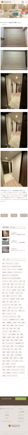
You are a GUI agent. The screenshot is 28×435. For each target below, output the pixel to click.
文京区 (4, 346)
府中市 (16, 349)
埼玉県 (4, 325)
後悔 (16, 352)
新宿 (21, 307)
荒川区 (12, 287)
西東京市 (4, 310)
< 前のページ (4, 215)
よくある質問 (19, 269)
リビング (4, 287)
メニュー (9, 269)
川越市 (4, 352)
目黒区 (12, 346)
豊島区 (8, 340)
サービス (4, 269)
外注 (12, 349)
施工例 (12, 284)
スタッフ (14, 269)
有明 (3, 292)
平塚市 (4, 369)
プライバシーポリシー (18, 272)
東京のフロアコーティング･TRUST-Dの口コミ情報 (11, 266)
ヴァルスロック (15, 372)
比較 (12, 310)
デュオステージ (9, 313)
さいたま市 (21, 325)
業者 (23, 287)
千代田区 (7, 363)
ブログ (16, 310)
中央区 (13, 352)
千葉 (7, 301)
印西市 (20, 295)
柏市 (3, 343)
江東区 (23, 290)
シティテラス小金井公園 (7, 366)
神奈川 (16, 304)
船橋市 (12, 325)
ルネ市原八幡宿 (5, 357)
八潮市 (4, 360)
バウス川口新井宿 (18, 355)
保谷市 (21, 334)
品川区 (19, 322)
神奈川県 (14, 331)
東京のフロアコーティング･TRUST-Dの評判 (10, 275)
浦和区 (13, 337)
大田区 (18, 328)
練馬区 (4, 301)
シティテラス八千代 (20, 366)
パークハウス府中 (15, 360)
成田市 (14, 366)
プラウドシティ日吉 (6, 349)
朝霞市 (22, 337)
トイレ (23, 284)
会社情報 (4, 272)
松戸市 (19, 287)
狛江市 (8, 325)
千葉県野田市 (9, 322)
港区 (12, 304)
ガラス (4, 290)
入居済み (17, 298)
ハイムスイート (5, 331)
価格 (8, 284)
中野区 (9, 307)
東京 (3, 263)
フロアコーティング (9, 263)
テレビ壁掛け (11, 292)
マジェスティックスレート (12, 375)
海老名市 (4, 375)
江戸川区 (14, 322)
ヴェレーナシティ (6, 298)
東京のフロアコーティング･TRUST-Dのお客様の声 (11, 278)
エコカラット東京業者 (6, 372)
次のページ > (23, 215)
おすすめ (4, 284)
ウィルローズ (13, 363)
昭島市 (11, 357)
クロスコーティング (6, 304)
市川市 (20, 304)
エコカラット (15, 281)
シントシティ (5, 319)
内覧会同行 (13, 298)
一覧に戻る (14, 215)
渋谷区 (20, 349)
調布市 (21, 340)
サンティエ (22, 369)
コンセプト (17, 263)
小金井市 (8, 369)
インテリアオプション (10, 343)
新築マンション (21, 310)
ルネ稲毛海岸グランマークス (14, 319)
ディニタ (21, 360)
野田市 (4, 322)
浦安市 (12, 340)
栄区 (3, 363)
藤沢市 (21, 357)
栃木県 (20, 352)
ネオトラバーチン (14, 295)
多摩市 (4, 355)
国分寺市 (8, 352)
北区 (7, 328)
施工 (8, 287)
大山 (15, 313)
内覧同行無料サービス (19, 343)
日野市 (12, 355)
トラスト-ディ (5, 281)
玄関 (20, 281)
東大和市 (8, 360)
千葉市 (19, 316)
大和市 (15, 301)
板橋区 (8, 295)
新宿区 (22, 298)
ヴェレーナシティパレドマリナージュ (9, 316)
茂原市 (23, 322)
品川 (15, 287)
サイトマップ (21, 421)
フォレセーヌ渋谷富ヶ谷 (19, 346)
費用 (10, 331)
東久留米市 (14, 290)
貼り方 (4, 328)
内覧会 (11, 328)
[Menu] (25, 2)
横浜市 (4, 313)
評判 (20, 284)
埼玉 (6, 292)
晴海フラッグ (16, 357)
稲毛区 (8, 346)
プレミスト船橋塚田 (11, 334)
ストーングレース (15, 307)
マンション (5, 307)
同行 (15, 328)
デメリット (9, 290)
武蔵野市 (4, 337)
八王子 (10, 281)
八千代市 (17, 292)
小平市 (16, 325)
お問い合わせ (9, 272)
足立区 (4, 295)
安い (19, 331)
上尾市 (17, 337)
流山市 (8, 355)
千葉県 (22, 319)
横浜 (18, 334)
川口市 (19, 290)
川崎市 (11, 301)
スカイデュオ (21, 372)
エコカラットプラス (15, 369)
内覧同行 (16, 340)
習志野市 (9, 337)
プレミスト (5, 334)
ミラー (16, 284)
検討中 (8, 310)
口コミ (22, 292)
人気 (24, 281)
